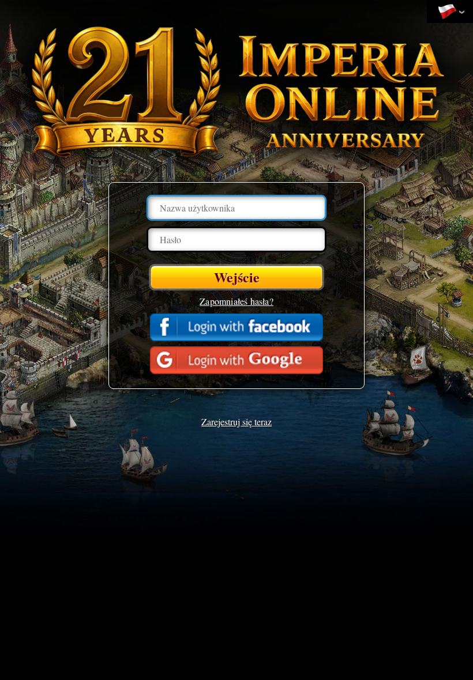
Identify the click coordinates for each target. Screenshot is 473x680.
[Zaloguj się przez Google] (236, 360)
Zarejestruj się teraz (236, 421)
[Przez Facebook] (236, 327)
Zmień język (450, 12)
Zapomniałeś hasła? (236, 301)
